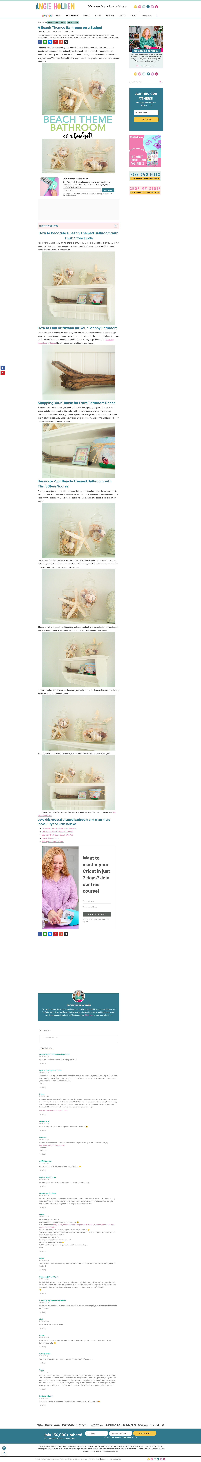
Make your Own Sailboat (53, 842)
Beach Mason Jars (50, 838)
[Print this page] (61, 42)
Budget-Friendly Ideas (56, 22)
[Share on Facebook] (40, 42)
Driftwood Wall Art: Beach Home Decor (59, 828)
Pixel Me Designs (115, 1459)
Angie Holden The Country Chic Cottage (55, 6)
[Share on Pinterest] (55, 42)
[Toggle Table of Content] (114, 226)
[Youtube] (143, 6)
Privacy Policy (94, 1459)
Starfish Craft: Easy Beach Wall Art (57, 835)
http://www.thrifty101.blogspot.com (52, 1145)
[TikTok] (156, 6)
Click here (89, 1015)
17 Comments (68, 31)
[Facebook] (148, 6)
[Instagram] (135, 6)
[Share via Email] (45, 42)
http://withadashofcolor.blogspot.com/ (53, 1110)
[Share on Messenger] (50, 42)
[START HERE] (47, 15)
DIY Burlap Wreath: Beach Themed (57, 831)
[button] (42, 66)
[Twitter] (152, 6)
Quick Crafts (73, 22)
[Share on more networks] (66, 42)
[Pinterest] (139, 6)
